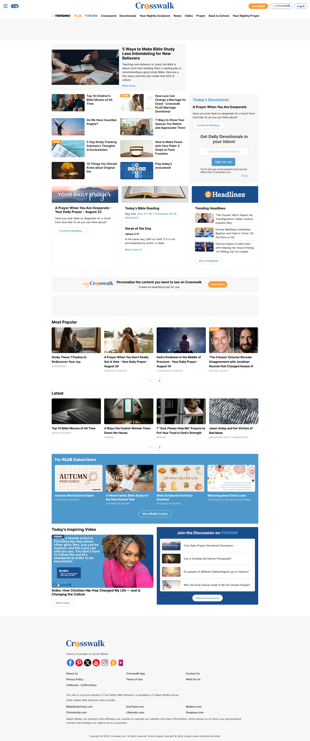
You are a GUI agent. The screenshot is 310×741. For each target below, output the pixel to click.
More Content (155, 513)
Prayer (200, 15)
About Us (72, 673)
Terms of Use (134, 679)
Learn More (218, 284)
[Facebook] (70, 662)
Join (258, 6)
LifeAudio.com (135, 712)
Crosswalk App (135, 673)
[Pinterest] (79, 662)
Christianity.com (76, 712)
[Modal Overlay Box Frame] (224, 156)
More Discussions (207, 598)
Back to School (219, 15)
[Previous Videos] (150, 381)
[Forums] (113, 662)
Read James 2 (133, 249)
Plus (78, 15)
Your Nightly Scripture (155, 15)
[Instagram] (104, 662)
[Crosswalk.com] (155, 5)
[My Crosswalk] (281, 6)
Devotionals (127, 15)
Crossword (108, 15)
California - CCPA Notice (81, 685)
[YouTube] (96, 662)
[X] (87, 662)
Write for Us (193, 679)
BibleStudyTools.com (79, 706)
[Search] (15, 6)
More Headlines (208, 260)
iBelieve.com (194, 706)
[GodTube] (121, 662)
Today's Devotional (211, 99)
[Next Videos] (160, 381)
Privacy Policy (74, 679)
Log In (301, 6)
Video (189, 15)
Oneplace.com (195, 712)
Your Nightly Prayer (245, 15)
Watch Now (63, 602)
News (177, 15)
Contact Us (193, 673)
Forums (91, 15)
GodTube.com (135, 706)
